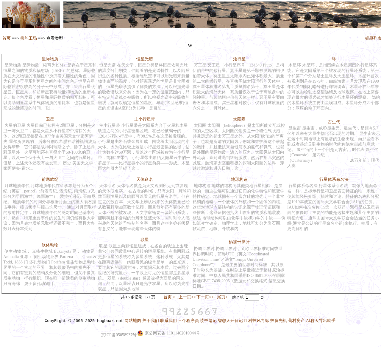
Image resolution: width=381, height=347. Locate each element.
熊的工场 (28, 38)
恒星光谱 (144, 59)
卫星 (50, 119)
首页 (6, 38)
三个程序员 (188, 320)
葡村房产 (296, 320)
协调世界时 (239, 242)
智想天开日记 (230, 320)
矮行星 (239, 59)
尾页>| (223, 297)
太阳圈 (239, 119)
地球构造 (239, 179)
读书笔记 (208, 320)
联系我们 (168, 320)
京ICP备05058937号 (119, 335)
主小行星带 (144, 119)
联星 (144, 239)
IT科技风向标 (256, 320)
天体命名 (144, 179)
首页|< (169, 297)
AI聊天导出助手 (320, 320)
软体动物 (50, 245)
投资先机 (278, 320)
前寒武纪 (50, 179)
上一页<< (187, 297)
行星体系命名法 (334, 179)
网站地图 (132, 320)
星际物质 (50, 59)
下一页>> (205, 297)
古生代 (334, 122)
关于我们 (150, 320)
